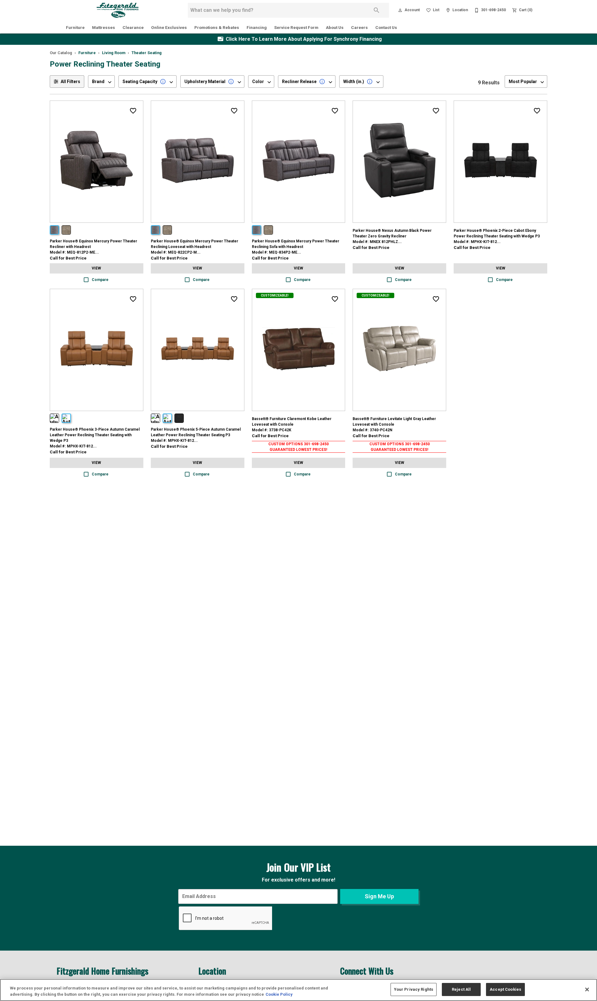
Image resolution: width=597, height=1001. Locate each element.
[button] (400, 10)
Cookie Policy (279, 994)
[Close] (587, 989)
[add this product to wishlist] (133, 110)
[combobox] (101, 81)
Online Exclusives (169, 27)
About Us (335, 27)
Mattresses (103, 27)
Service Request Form (296, 27)
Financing (257, 27)
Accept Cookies (505, 989)
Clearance (133, 27)
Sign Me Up (379, 896)
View (96, 268)
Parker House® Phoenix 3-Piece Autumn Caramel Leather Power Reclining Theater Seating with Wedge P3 (95, 435)
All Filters (70, 81)
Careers (359, 27)
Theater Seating (147, 52)
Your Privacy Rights (413, 989)
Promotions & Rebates (216, 27)
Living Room (113, 52)
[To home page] (117, 10)
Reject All (461, 989)
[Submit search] (376, 10)
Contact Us (386, 27)
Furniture (75, 27)
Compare (100, 280)
